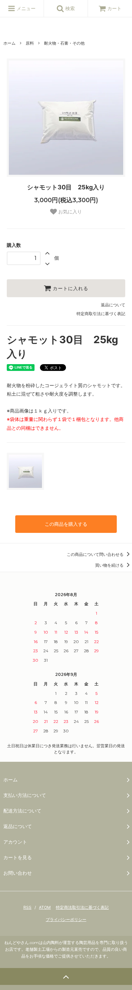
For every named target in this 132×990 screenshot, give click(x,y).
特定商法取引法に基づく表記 (82, 907)
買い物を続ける (110, 565)
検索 (69, 8)
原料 (30, 43)
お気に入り (69, 211)
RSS (27, 907)
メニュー (25, 8)
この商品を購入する (66, 524)
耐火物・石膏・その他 (64, 43)
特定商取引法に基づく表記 (100, 313)
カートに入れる (69, 288)
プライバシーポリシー (66, 919)
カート (114, 8)
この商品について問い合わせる (96, 554)
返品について (113, 304)
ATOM (45, 907)
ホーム (9, 43)
